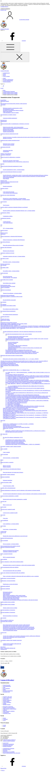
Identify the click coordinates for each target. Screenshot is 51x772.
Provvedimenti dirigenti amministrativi (7, 311)
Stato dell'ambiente (6, 593)
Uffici (4, 687)
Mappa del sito (3, 768)
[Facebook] (3, 86)
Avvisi (4, 720)
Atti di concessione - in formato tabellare (11, 457)
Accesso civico (3, 632)
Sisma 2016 (2, 420)
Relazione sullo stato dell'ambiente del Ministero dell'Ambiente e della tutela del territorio (20, 599)
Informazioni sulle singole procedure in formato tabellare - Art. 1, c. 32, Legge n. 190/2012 (21, 358)
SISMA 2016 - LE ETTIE (8, 428)
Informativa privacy (7, 749)
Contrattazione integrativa (5, 218)
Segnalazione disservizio (8, 745)
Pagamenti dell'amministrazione (6, 538)
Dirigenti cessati (3, 180)
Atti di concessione (4, 454)
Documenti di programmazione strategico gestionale (13, 110)
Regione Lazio (3, 10)
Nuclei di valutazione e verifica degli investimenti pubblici (11, 561)
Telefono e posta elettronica (5, 153)
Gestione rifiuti (3, 531)
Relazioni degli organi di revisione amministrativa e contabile (15, 499)
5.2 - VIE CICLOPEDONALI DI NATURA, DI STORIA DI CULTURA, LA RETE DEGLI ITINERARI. (27, 400)
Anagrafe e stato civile (7, 696)
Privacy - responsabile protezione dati (7, 648)
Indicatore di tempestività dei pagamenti (11, 550)
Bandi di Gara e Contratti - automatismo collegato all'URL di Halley (13, 323)
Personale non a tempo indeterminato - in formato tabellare (14, 198)
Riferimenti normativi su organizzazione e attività (12, 108)
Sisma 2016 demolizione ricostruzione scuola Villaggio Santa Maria (16, 427)
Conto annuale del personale (8, 191)
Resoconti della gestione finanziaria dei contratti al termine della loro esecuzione (21, 353)
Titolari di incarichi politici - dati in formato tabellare (13, 127)
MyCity (3, 770)
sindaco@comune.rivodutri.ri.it (9, 739)
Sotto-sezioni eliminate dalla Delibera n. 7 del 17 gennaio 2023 (12, 328)
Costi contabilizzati (4, 520)
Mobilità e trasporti (6, 704)
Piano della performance (5, 241)
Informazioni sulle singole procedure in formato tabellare (11, 355)
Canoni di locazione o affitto (6, 482)
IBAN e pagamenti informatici (6, 553)
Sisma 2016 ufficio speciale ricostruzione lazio (12, 426)
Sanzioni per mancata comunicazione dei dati (9, 133)
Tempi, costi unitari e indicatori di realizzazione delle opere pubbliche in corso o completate (21, 576)
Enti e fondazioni (6, 688)
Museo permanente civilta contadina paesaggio (9, 365)
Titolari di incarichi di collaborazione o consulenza (10, 157)
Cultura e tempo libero (7, 697)
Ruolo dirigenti (6, 178)
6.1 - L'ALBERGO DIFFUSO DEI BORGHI (14, 374)
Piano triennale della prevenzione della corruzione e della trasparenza (16, 624)
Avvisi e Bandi (11, 344)
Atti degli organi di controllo (8, 144)
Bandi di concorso (4, 230)
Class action (2, 514)
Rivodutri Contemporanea (8, 79)
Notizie (4, 718)
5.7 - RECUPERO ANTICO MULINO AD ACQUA (16, 402)
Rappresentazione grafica (5, 285)
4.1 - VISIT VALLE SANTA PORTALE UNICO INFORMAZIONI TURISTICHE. (22, 394)
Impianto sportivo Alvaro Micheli (9, 425)
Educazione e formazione (8, 706)
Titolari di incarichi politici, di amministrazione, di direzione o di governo (14, 123)
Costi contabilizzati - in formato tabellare (11, 523)
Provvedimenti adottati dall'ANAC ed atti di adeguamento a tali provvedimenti (18, 629)
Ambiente (5, 710)
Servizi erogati (3, 506)
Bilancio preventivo (7, 465)
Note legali (5, 750)
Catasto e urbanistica (7, 702)
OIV (1, 224)
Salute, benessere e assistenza (8, 711)
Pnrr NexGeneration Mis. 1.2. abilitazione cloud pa (13, 411)
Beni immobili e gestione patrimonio (7, 474)
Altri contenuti (3, 617)
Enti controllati (3, 265)
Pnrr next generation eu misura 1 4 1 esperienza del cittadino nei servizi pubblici (18, 409)
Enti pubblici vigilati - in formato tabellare (11, 270)
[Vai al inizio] (0, 665)
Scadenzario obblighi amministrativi (10, 118)
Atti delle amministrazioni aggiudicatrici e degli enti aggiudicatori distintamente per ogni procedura (22, 331)
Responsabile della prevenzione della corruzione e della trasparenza (16, 625)
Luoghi (4, 725)
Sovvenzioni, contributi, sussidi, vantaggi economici (10, 446)
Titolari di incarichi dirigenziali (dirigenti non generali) (11, 171)
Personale (2, 163)
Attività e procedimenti (4, 287)
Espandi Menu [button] (3, 100)
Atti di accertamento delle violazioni (10, 630)
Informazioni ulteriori (12, 348)
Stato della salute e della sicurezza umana (11, 598)
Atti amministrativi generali (8, 109)
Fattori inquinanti (6, 594)
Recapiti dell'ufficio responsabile (9, 299)
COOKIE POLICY (4, 6)
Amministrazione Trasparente (9, 91)
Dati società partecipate (7, 276)
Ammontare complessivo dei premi (7, 252)
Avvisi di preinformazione (13, 342)
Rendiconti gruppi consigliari (8, 143)
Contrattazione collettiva (5, 212)
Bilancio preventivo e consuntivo (6, 462)
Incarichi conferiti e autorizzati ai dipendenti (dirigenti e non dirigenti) (14, 207)
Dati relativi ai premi (4, 258)
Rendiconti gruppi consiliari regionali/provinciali (9, 140)
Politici (4, 689)
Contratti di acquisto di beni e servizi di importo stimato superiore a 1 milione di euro (22, 352)
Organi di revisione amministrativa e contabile (9, 495)
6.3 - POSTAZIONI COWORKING (12, 403)
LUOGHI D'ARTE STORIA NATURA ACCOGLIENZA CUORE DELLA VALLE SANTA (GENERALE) (27, 375)
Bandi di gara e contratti (5, 320)
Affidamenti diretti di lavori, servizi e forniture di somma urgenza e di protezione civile (25, 347)
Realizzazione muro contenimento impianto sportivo (15, 441)
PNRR (4, 78)
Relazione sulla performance (6, 247)
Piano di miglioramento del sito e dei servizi (11, 752)
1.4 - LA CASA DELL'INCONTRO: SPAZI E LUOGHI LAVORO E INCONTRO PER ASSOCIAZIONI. (27, 380)
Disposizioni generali (4, 101)
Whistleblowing (3, 649)
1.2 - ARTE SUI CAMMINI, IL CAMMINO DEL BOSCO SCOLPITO (19, 378)
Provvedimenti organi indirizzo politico (8, 305)
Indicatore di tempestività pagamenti (7, 547)
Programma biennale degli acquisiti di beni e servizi (18, 336)
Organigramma (6, 151)
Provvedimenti (3, 302)
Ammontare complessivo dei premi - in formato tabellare (14, 256)
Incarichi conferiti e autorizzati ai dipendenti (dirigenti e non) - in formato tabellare (19, 210)
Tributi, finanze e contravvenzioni (9, 708)
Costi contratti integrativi (8, 222)
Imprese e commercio (7, 700)
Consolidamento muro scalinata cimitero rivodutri (15, 439)
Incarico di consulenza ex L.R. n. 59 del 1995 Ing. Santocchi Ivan (16, 161)
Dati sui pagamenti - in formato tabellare (11, 543)
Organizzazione (3, 121)
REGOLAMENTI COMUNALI (7, 620)
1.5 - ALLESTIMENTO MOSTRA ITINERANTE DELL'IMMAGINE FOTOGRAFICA (26, 386)
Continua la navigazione (5, 8)
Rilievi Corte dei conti (7, 504)
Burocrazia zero (3, 120)
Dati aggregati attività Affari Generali (7, 286)
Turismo (4, 703)
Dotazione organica (4, 188)
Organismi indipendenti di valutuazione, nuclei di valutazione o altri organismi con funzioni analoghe (20, 490)
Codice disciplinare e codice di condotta (11, 112)
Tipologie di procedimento (5, 289)
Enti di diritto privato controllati (6, 279)
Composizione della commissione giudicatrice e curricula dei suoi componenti (20, 351)
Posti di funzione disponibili (8, 177)
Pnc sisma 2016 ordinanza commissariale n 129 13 (13, 437)
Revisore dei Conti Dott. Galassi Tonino (11, 160)
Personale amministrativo (8, 690)
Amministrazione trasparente (8, 748)
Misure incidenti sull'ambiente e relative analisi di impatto (14, 595)
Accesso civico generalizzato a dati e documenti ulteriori (14, 637)
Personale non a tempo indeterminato (7, 195)
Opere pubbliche (3, 559)
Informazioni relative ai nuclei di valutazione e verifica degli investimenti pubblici (19, 565)
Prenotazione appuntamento (8, 744)
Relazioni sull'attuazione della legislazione (11, 597)
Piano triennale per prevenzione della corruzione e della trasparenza (13, 103)
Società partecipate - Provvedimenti (10, 277)
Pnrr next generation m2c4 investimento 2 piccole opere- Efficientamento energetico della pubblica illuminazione (25, 410)
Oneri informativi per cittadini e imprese (8, 114)
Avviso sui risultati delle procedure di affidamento (17, 345)
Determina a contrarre (12, 343)
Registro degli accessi (7, 638)
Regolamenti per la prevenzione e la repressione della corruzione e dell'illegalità (18, 627)
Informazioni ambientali (5, 586)
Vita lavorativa (6, 698)
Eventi (4, 726)
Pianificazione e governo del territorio (7, 578)
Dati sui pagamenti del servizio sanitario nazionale (10, 546)
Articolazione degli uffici (5, 147)
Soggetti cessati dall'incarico (8, 131)
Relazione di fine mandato (8, 129)
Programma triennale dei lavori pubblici (15, 337)
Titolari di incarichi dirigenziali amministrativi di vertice (11, 166)
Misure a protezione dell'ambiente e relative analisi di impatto (15, 596)
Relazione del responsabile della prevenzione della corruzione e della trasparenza (19, 628)
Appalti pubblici (6, 701)
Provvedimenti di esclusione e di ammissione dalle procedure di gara (18, 350)
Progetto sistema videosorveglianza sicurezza (9, 364)
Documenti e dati (6, 691)
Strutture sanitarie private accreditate (10, 92)
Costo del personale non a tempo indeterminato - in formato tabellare (16, 199)
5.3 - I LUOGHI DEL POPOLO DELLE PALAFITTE (16, 401)
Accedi (1, 88)
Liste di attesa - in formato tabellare (10, 529)
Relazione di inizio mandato (8, 130)
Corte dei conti (3, 501)
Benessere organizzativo (5, 264)
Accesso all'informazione (8, 80)
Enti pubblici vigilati (4, 267)
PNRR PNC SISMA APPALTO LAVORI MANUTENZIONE (15, 408)
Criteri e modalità (3, 448)
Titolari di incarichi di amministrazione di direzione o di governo (15, 128)
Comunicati (5, 719)
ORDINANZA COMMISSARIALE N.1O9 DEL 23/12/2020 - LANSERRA (18, 423)
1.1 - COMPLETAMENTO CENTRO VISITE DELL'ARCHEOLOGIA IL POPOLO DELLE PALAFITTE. (27, 376)
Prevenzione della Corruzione (6, 621)
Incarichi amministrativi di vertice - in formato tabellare (13, 169)
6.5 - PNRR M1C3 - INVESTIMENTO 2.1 (14, 405)
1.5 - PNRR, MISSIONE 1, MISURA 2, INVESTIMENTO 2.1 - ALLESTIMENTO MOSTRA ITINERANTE (27, 383)
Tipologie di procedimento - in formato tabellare (12, 293)
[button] (6, 72)
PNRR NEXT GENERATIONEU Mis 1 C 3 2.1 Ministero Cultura (16, 370)
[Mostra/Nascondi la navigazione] (10, 47)
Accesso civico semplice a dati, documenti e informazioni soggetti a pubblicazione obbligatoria (21, 635)
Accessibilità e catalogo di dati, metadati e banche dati (11, 640)
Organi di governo (6, 685)
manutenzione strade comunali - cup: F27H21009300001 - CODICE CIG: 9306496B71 (22, 444)
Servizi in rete (3, 532)
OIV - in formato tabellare (8, 228)
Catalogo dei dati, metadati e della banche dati (12, 643)
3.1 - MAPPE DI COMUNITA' (11, 387)
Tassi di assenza (3, 201)
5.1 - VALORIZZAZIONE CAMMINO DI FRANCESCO (17, 399)
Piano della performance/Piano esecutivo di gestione (13, 245)
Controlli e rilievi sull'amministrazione (7, 487)
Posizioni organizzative (5, 182)
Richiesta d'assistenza (7, 746)
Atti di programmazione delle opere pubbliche (9, 567)
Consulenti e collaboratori (5, 154)
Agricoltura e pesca (7, 713)
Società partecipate (4, 273)
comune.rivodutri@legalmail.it (9, 740)
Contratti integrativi (7, 221)
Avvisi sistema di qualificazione (14, 346)
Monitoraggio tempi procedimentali (7, 295)
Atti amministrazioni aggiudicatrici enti (8, 363)
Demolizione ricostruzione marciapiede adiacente (15, 443)
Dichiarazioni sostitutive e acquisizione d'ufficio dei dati (11, 296)
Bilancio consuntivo (7, 466)
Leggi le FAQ (5, 743)
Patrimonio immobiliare (5, 476)
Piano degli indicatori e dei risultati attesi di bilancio (10, 468)
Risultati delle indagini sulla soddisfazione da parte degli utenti (15, 536)
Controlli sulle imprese (4, 316)
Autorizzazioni (6, 712)
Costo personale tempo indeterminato (10, 192)
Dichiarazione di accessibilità (8, 751)
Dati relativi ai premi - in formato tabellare (11, 261)
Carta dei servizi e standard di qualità (7, 509)
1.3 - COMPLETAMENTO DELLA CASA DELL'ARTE (17, 379)
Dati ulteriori (2, 646)
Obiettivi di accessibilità (7, 644)
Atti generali (2, 104)
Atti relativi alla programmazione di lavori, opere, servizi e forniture (18, 334)
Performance (2, 233)
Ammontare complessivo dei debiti (10, 551)
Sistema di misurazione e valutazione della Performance (11, 236)
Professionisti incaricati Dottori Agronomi (8, 322)
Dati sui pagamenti (4, 540)
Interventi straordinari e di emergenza (7, 609)
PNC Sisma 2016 (3, 434)
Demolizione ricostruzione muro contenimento (14, 442)
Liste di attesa (3, 525)
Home (4, 90)
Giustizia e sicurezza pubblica (9, 707)
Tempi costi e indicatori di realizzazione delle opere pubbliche (12, 572)
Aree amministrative (7, 686)
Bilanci (1, 459)
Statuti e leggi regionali (7, 111)
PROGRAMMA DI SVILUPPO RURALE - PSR (10, 324)
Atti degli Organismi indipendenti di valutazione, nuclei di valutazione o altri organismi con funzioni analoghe (24, 493)
